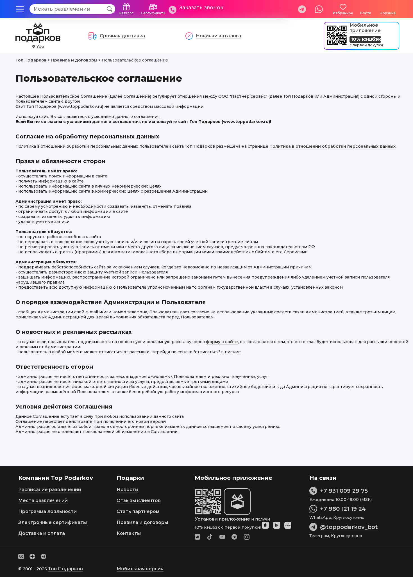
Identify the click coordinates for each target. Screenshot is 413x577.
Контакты (129, 533)
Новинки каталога (218, 35)
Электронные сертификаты (52, 522)
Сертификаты (153, 13)
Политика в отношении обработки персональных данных (332, 146)
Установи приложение (222, 519)
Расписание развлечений (49, 489)
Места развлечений (43, 500)
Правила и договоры (142, 522)
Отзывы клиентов (139, 500)
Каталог (126, 13)
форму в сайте (222, 341)
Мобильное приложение (365, 27)
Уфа (40, 46)
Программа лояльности (47, 511)
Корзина (388, 13)
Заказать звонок (201, 7)
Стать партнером (138, 511)
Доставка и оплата (41, 533)
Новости (127, 489)
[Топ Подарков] (38, 40)
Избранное (343, 13)
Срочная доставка (122, 35)
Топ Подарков (65, 568)
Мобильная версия (140, 568)
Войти (365, 13)
